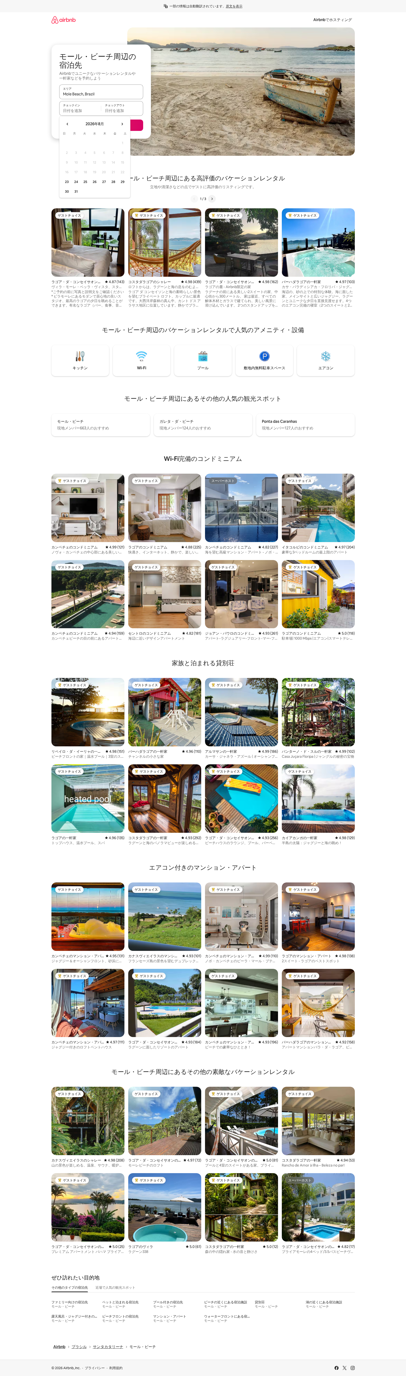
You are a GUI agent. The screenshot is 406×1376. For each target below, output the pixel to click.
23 (67, 182)
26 (94, 182)
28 (113, 182)
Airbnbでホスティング (332, 19)
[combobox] (101, 94)
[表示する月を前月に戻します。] (67, 124)
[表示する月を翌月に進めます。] (122, 124)
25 (85, 182)
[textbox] (80, 110)
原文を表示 (234, 6)
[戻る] (194, 199)
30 (67, 191)
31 (76, 191)
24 (76, 182)
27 (104, 182)
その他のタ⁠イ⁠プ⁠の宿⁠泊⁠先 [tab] (69, 1287)
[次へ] (212, 199)
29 (122, 182)
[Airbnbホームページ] (63, 19)
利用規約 (116, 1368)
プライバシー (95, 1368)
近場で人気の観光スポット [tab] (115, 1287)
